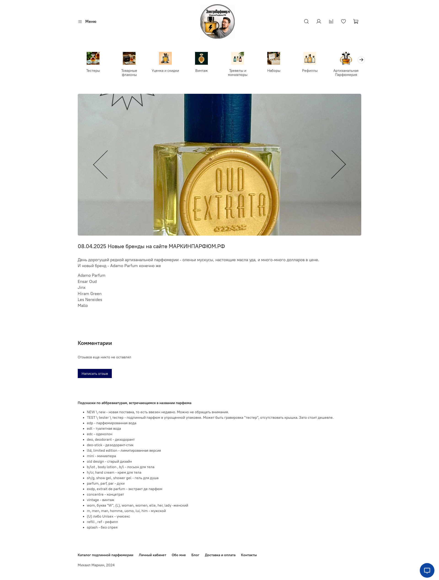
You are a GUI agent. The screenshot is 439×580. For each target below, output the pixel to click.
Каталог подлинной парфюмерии (105, 555)
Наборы (273, 70)
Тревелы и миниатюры (237, 72)
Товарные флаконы (129, 72)
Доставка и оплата (220, 555)
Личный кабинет (152, 555)
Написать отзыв (95, 373)
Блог (195, 555)
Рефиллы (310, 70)
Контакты (249, 555)
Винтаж (201, 70)
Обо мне (179, 555)
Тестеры (93, 70)
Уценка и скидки (165, 70)
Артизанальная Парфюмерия (346, 72)
